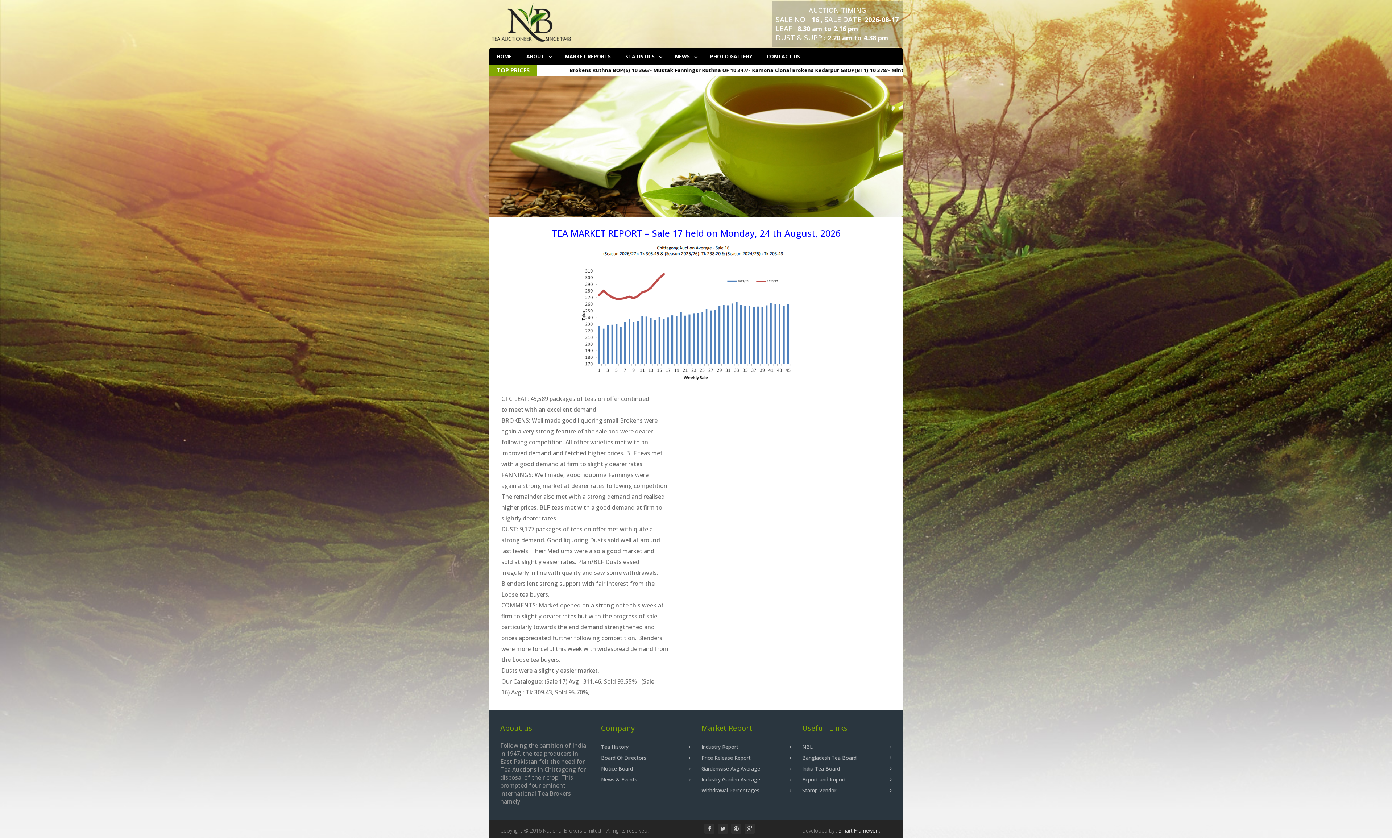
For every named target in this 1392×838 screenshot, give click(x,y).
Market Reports (588, 56)
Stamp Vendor (819, 790)
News (683, 56)
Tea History (615, 746)
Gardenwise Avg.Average (730, 768)
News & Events (619, 779)
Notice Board (617, 768)
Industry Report (719, 746)
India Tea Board (821, 768)
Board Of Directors (623, 757)
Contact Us (783, 56)
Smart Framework (859, 830)
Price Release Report (726, 757)
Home (504, 56)
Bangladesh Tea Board (829, 757)
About (536, 56)
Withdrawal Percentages (730, 790)
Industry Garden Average (730, 779)
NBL (807, 746)
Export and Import (824, 779)
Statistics (640, 56)
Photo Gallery (731, 56)
